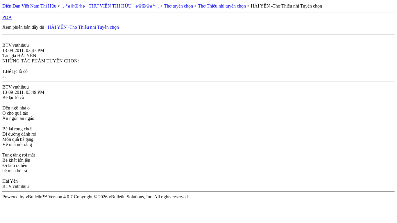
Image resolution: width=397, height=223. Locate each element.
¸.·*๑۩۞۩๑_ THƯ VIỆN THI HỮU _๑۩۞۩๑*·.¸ (110, 5)
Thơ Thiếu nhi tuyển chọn (222, 5)
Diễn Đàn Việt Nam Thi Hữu (29, 5)
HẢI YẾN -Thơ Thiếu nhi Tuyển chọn (83, 27)
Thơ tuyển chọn (178, 5)
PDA (7, 17)
